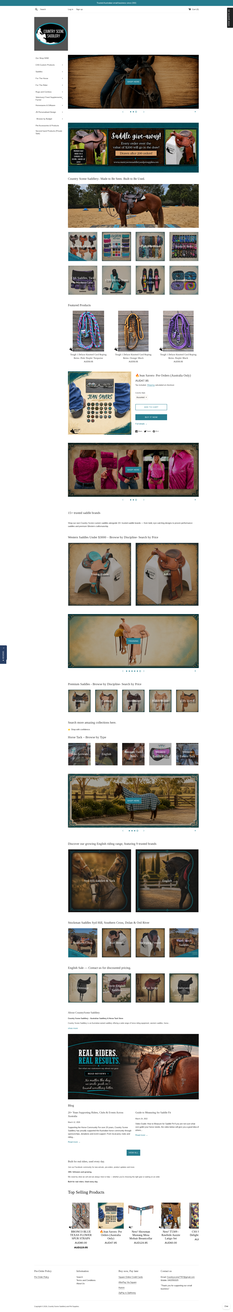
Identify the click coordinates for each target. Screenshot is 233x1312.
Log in (70, 9)
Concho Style (140, 393)
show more (73, 1028)
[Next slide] (144, 112)
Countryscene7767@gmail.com (181, 1277)
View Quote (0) (229, 17)
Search (79, 1277)
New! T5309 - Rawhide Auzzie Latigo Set (171, 1235)
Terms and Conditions (86, 1280)
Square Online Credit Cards (131, 1277)
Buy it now (151, 417)
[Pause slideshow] (195, 112)
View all (133, 1153)
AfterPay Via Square (127, 1282)
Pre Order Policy (41, 1277)
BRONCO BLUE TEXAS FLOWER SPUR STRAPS (81, 1235)
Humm (122, 1287)
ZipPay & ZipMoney (127, 1293)
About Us (80, 1283)
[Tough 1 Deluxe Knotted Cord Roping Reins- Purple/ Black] (178, 331)
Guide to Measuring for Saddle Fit (153, 1112)
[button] (3, 656)
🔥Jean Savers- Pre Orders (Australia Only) (111, 1235)
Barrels (133, 641)
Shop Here (178, 86)
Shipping (151, 385)
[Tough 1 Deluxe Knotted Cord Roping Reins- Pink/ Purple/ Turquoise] (88, 331)
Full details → (141, 424)
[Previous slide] (123, 112)
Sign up (79, 9)
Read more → (74, 1142)
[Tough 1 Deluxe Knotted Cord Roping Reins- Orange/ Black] (133, 331)
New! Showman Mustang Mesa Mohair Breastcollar (140, 1235)
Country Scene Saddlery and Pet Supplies (63, 1306)
